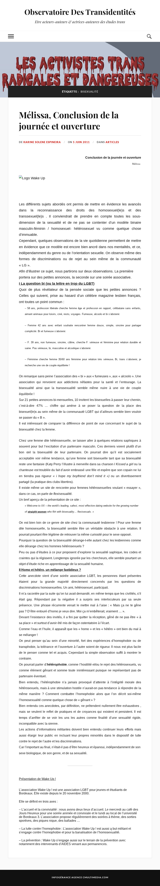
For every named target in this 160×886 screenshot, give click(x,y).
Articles (112, 142)
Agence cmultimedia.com (89, 877)
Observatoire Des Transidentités (80, 12)
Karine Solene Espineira (42, 142)
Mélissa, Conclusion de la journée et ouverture (69, 120)
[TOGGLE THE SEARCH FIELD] (149, 36)
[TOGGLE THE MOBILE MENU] (11, 36)
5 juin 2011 (81, 142)
